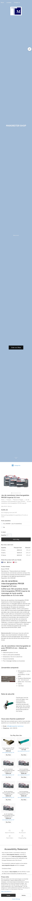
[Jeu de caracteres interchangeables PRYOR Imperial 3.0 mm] (24, 785)
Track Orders (9, 838)
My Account (22, 832)
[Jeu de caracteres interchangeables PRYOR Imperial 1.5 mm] (8, 763)
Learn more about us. (6, 891)
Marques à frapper (18, 499)
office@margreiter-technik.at (15, 726)
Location (9, 2)
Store (2, 499)
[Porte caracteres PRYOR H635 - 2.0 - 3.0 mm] (8, 742)
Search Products (9, 832)
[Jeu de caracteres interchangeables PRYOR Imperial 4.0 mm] (8, 808)
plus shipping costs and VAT (9, 512)
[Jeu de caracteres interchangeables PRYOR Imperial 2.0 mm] (24, 763)
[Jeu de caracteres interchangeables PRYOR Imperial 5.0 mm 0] (16, 481)
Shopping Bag (22, 838)
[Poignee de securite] (24, 742)
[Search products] (29, 49)
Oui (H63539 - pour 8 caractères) (12, 523)
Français (8, 499)
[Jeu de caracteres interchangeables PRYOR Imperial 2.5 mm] (8, 785)
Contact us (17, 2)
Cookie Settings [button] (16, 899)
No (4, 527)
